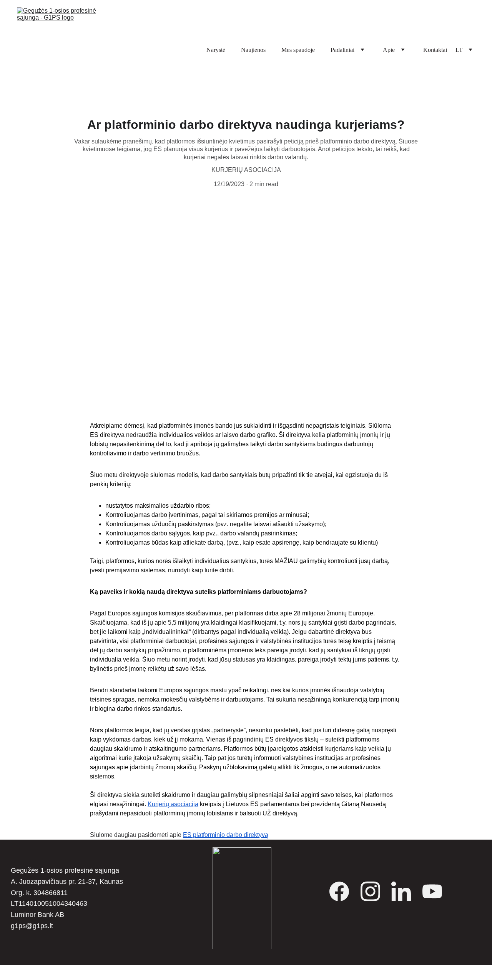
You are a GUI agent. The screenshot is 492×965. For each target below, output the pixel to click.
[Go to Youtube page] (432, 891)
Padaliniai (342, 50)
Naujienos (253, 50)
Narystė (215, 50)
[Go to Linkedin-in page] (405, 891)
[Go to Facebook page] (343, 891)
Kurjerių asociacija (173, 804)
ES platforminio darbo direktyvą (225, 835)
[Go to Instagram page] (374, 891)
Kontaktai (435, 50)
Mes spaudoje (298, 50)
